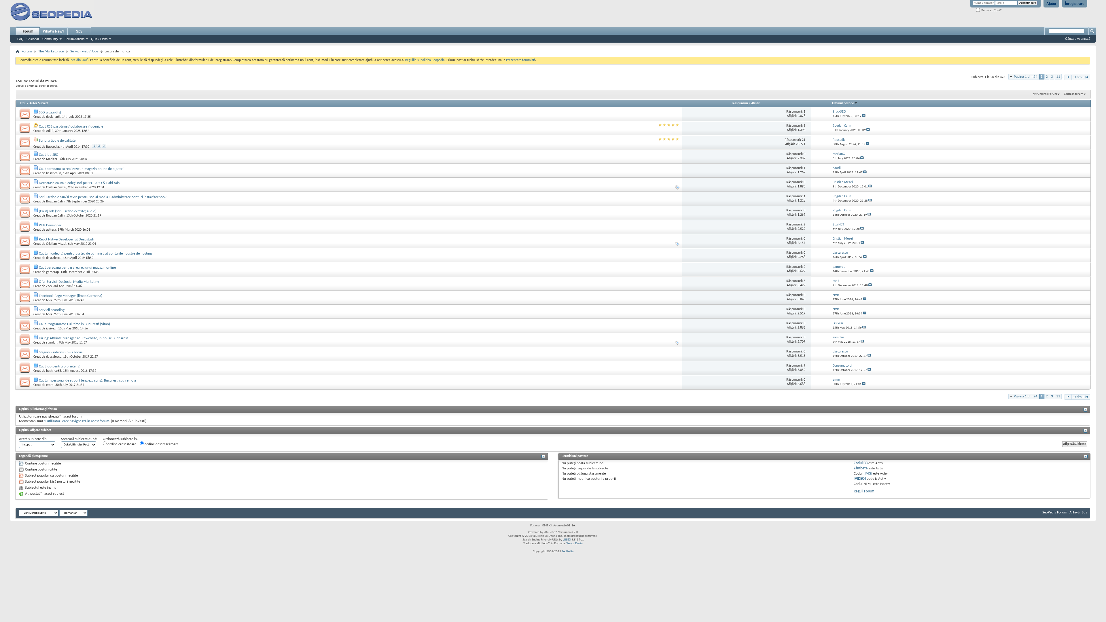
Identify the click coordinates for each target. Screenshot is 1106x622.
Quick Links (99, 39)
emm (50, 385)
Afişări (755, 103)
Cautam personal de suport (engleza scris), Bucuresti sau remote (87, 380)
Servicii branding (52, 310)
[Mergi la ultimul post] (864, 116)
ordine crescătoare (121, 444)
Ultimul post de (843, 103)
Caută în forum (1073, 94)
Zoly (49, 286)
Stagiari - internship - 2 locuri (61, 352)
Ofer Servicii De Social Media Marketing (69, 282)
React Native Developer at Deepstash (66, 239)
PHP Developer (50, 225)
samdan (51, 342)
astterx (51, 230)
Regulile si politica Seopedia (425, 60)
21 (803, 140)
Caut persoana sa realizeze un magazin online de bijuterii (81, 169)
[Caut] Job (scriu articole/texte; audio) (67, 211)
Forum (28, 31)
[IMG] (867, 473)
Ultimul (1078, 77)
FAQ (20, 39)
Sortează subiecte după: (79, 439)
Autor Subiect (38, 103)
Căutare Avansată (1077, 38)
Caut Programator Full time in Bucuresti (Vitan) (74, 324)
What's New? (53, 31)
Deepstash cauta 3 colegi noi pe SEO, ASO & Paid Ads (79, 183)
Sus (1084, 512)
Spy (79, 31)
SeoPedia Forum (1054, 512)
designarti (53, 117)
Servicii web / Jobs (84, 51)
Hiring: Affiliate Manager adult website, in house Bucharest (83, 338)
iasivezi (51, 328)
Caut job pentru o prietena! (59, 366)
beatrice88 (53, 173)
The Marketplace (51, 51)
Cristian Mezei (56, 187)
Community (50, 39)
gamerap (52, 272)
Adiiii (49, 131)
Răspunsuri (740, 103)
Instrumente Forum (1044, 94)
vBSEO (567, 539)
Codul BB (861, 463)
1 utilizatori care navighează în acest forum (76, 421)
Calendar (32, 39)
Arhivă (1074, 512)
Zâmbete (861, 468)
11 (1058, 77)
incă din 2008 (79, 60)
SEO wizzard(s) (50, 112)
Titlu (23, 103)
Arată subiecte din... (34, 439)
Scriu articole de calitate (57, 141)
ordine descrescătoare (161, 444)
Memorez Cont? (991, 10)
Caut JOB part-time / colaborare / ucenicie (71, 126)
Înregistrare (1074, 4)
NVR (49, 300)
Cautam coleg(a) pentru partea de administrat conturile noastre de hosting (95, 253)
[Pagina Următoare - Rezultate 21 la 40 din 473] (1068, 77)
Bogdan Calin (55, 201)
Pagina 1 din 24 (1025, 77)
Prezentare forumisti (520, 60)
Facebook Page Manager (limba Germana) (70, 296)
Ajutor (1051, 4)
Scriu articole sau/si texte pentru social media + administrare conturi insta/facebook (102, 197)
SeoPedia (567, 551)
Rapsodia (52, 147)
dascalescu (53, 258)
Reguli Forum (864, 491)
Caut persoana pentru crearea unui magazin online (77, 268)
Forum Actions (75, 39)
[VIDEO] (860, 479)
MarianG (52, 159)
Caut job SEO (48, 155)
